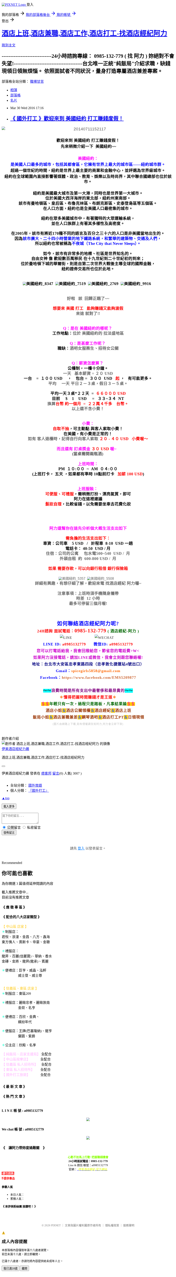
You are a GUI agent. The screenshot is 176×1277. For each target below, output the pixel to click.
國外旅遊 (35, 785)
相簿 (13, 90)
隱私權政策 (112, 1225)
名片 (13, 100)
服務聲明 (128, 1225)
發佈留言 (9, 832)
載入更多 (9, 806)
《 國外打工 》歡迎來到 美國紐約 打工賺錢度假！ (67, 118)
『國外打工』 (38, 790)
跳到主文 (8, 45)
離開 (24, 1268)
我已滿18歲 (10, 1268)
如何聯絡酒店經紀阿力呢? (88, 623)
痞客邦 (46, 773)
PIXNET (56, 1225)
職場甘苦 (37, 81)
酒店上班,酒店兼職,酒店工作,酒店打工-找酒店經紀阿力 (84, 33)
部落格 (15, 95)
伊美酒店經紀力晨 (15, 749)
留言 (55, 773)
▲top (5, 798)
